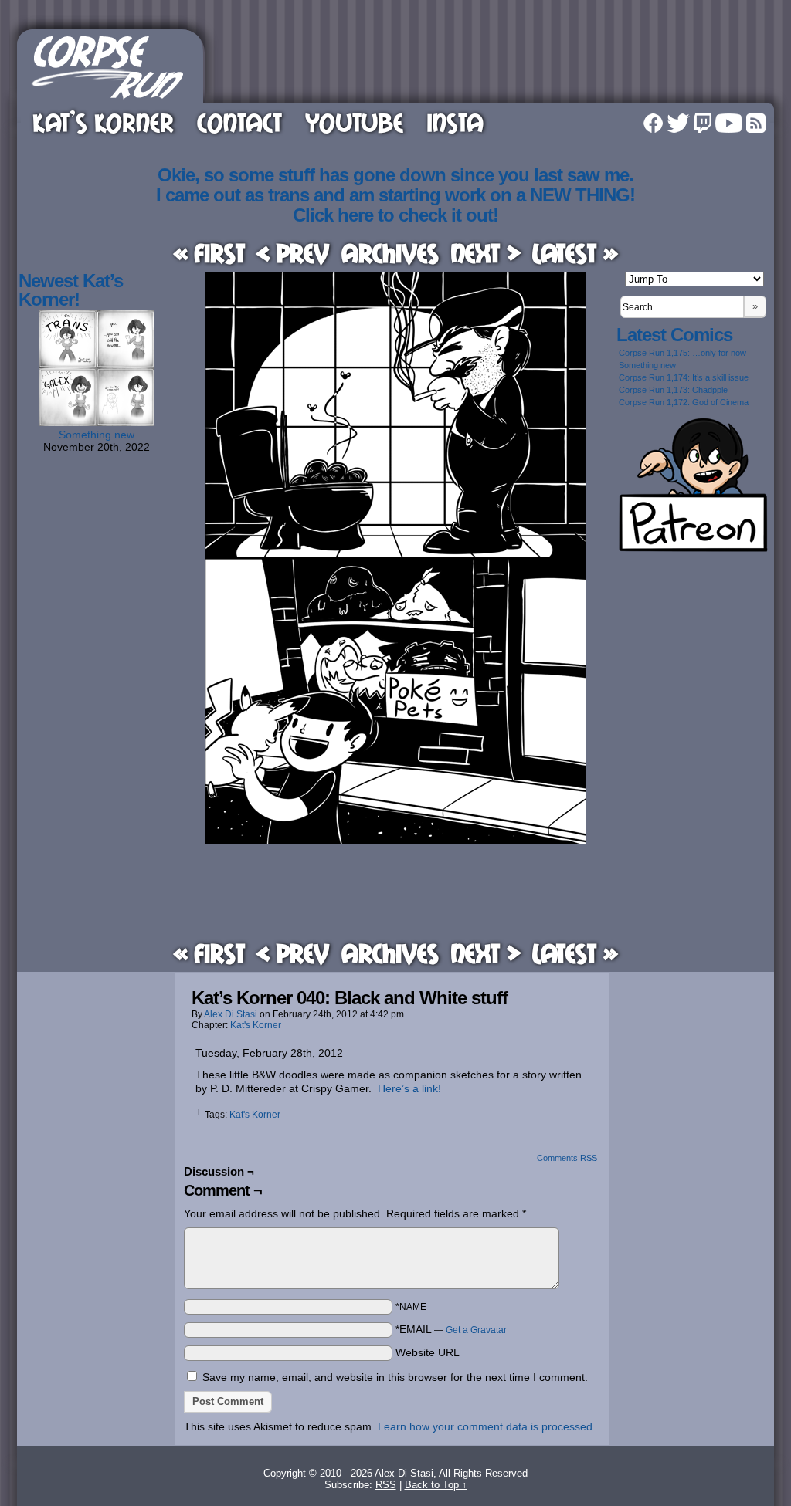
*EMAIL (451, 1329)
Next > (486, 253)
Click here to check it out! (395, 215)
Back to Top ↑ (436, 1485)
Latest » (575, 253)
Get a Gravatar (476, 1330)
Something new (96, 434)
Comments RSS (567, 1157)
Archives (390, 253)
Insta (455, 122)
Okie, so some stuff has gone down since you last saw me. (395, 174)
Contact (239, 122)
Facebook (653, 123)
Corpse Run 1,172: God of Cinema (684, 402)
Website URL (428, 1352)
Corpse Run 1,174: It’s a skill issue (684, 377)
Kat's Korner (255, 1025)
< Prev (292, 253)
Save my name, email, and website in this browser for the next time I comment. (395, 1377)
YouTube (354, 122)
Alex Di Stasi (230, 1014)
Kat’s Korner (103, 122)
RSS (756, 123)
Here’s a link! (409, 1088)
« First (209, 253)
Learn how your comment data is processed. (487, 1426)
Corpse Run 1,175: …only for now (682, 352)
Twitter (678, 123)
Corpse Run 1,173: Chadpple (673, 389)
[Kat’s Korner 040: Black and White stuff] (395, 840)
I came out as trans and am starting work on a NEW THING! (395, 194)
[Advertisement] (491, 64)
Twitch (702, 123)
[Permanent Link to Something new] (96, 422)
